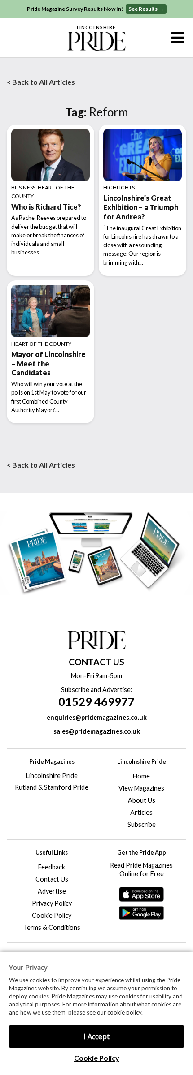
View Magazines (141, 788)
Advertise (52, 891)
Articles (141, 812)
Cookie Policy (96, 1058)
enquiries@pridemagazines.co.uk (97, 717)
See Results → (146, 8)
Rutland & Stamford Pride (51, 787)
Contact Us (51, 879)
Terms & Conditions (51, 927)
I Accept (96, 1036)
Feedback (51, 867)
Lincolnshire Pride (52, 775)
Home (141, 776)
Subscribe (141, 824)
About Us (141, 800)
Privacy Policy (52, 903)
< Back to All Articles (41, 81)
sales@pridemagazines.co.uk (96, 731)
